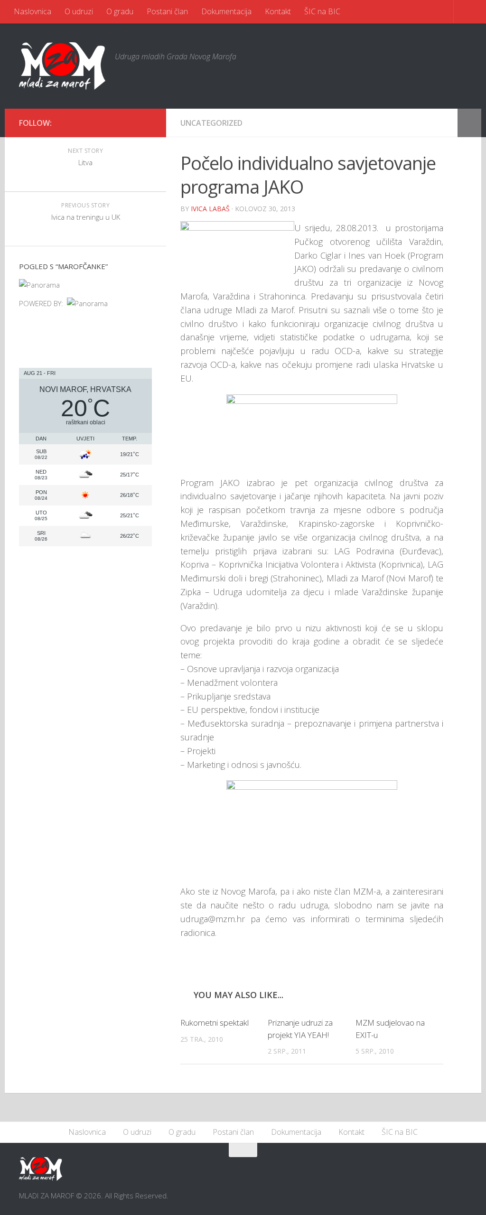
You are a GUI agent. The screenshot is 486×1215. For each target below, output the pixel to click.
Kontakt (278, 11)
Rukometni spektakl (214, 1022)
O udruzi (79, 11)
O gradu (119, 11)
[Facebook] (116, 122)
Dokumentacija (226, 11)
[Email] (131, 122)
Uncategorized (211, 123)
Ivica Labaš (210, 208)
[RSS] (146, 122)
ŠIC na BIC (322, 11)
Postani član (167, 11)
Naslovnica (32, 11)
